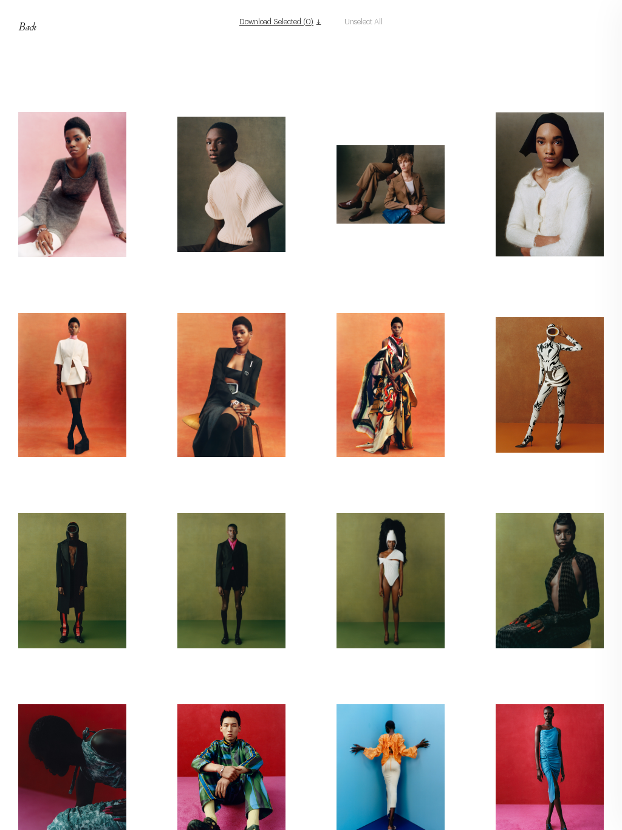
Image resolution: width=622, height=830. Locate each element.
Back (27, 26)
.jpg (78, 267)
